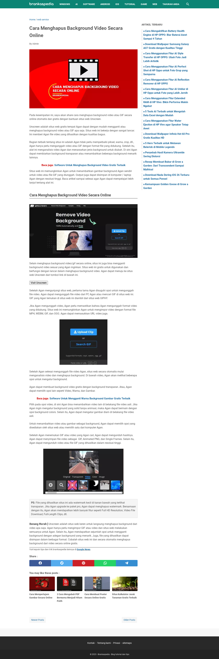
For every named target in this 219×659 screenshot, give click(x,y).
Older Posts (129, 620)
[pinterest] (83, 563)
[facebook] (40, 563)
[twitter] (62, 563)
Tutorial (130, 4)
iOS (117, 4)
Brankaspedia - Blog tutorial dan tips (113, 654)
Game (144, 4)
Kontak (91, 643)
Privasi (116, 643)
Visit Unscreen (39, 282)
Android (105, 4)
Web (154, 4)
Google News (83, 549)
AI (77, 4)
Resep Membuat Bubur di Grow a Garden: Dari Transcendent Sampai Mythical (163, 165)
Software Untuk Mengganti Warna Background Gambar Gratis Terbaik (90, 398)
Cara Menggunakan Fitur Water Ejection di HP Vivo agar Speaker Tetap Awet (165, 124)
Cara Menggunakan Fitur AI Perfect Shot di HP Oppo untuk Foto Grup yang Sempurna (165, 70)
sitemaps (127, 643)
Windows (64, 4)
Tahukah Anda (171, 4)
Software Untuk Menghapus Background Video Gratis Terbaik (90, 165)
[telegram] (127, 563)
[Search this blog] (188, 4)
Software (89, 4)
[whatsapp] (105, 563)
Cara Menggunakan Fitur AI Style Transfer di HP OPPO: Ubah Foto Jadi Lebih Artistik (164, 57)
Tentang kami (104, 643)
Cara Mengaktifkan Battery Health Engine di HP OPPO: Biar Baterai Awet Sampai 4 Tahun (165, 34)
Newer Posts (37, 620)
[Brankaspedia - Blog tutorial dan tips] (41, 4)
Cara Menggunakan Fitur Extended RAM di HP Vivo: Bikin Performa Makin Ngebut (165, 102)
